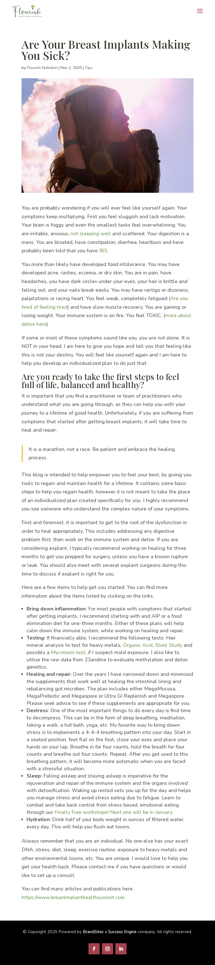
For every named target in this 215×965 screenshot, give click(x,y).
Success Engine (122, 932)
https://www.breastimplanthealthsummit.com (73, 897)
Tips (88, 67)
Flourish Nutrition (42, 67)
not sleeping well (91, 233)
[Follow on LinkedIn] (121, 948)
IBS (103, 250)
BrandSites (93, 932)
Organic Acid (138, 645)
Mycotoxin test (68, 652)
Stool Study (168, 645)
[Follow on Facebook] (94, 948)
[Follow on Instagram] (107, 948)
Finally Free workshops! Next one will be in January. (114, 812)
